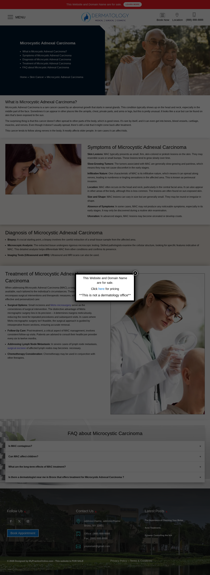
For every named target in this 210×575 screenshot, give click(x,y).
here (101, 288)
